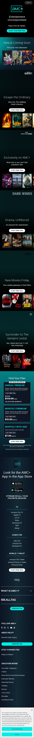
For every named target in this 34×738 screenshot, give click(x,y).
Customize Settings (17, 729)
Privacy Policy (8, 725)
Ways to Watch (7, 654)
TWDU (3, 672)
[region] (17, 722)
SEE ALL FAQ (8, 599)
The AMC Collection (9, 668)
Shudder (4, 696)
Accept (17, 734)
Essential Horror (7, 682)
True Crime (5, 693)
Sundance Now (7, 700)
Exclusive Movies (7, 679)
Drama (4, 689)
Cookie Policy (20, 725)
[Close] (32, 710)
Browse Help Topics (9, 637)
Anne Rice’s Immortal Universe (13, 675)
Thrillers (4, 686)
